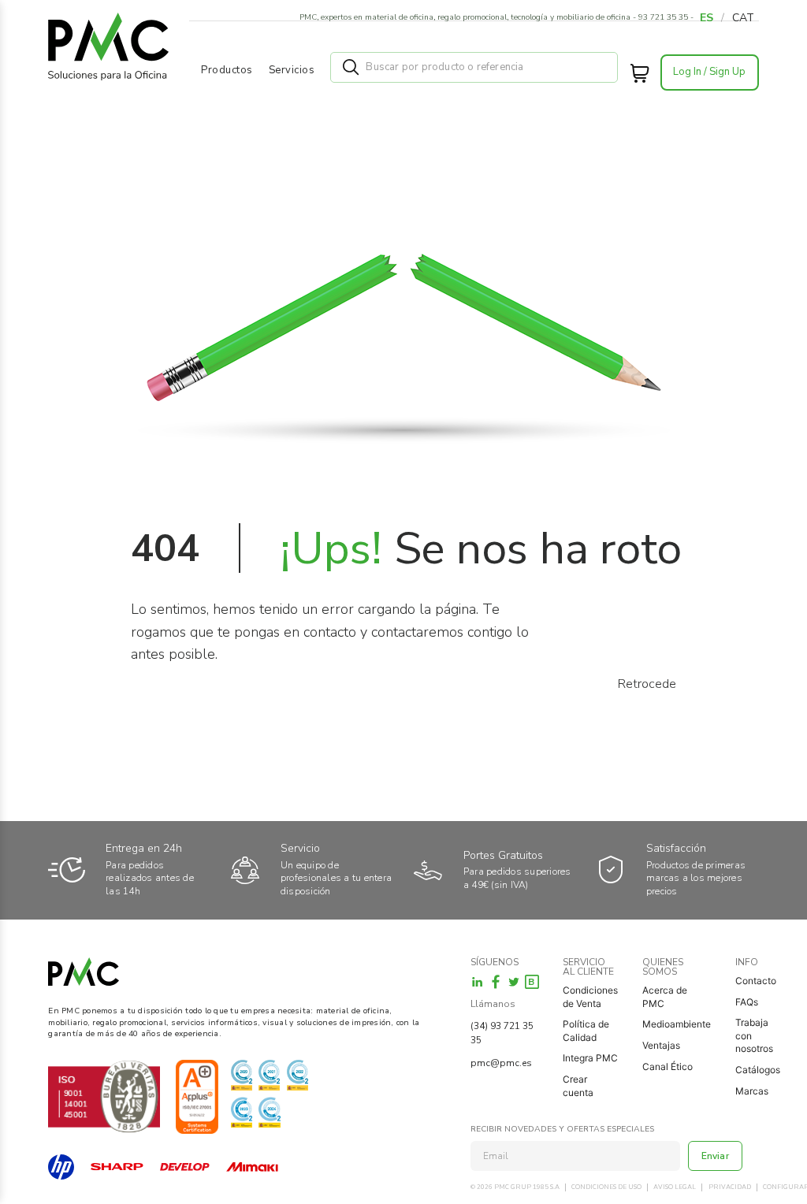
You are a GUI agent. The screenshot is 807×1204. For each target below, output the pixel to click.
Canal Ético (667, 1066)
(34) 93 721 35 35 (502, 1033)
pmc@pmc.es (501, 1063)
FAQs (746, 1002)
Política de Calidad (586, 1030)
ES (706, 17)
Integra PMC (590, 1058)
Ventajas (661, 1045)
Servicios (292, 70)
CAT (743, 17)
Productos (227, 70)
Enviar (715, 1156)
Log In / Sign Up (709, 72)
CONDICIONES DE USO (606, 1187)
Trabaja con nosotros (754, 1035)
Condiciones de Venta (590, 996)
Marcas (751, 1091)
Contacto (755, 981)
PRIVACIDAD (729, 1187)
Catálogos (757, 1070)
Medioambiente (676, 1024)
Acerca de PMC (664, 996)
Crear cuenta (578, 1085)
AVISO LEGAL (674, 1187)
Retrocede (647, 684)
